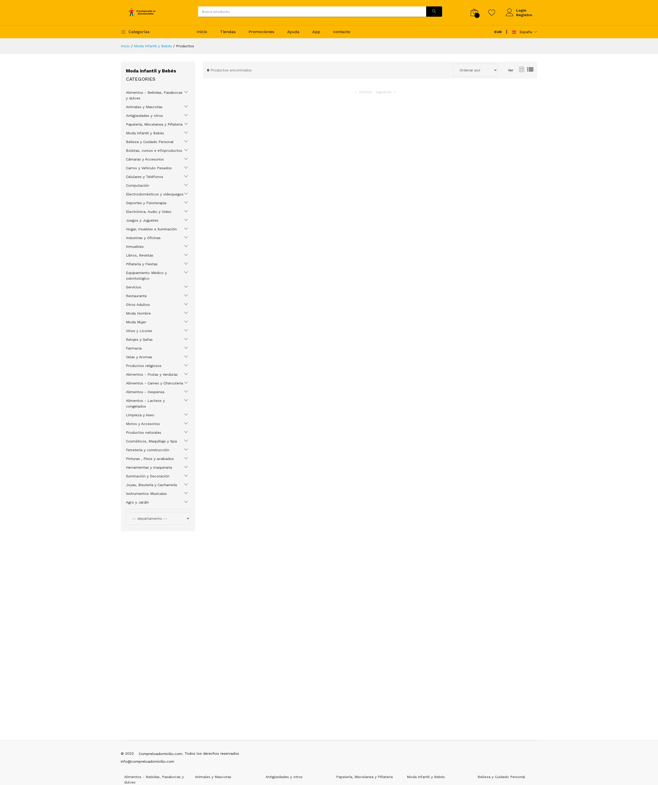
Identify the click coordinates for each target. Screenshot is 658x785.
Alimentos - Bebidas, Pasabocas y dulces (154, 95)
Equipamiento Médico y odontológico (146, 275)
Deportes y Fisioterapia (146, 203)
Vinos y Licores (139, 331)
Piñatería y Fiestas (142, 264)
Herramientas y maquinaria (149, 467)
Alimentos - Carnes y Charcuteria (154, 383)
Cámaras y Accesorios (145, 159)
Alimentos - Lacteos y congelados (145, 403)
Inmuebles (135, 246)
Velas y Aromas (139, 357)
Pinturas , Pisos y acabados (150, 459)
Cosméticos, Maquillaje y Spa (151, 441)
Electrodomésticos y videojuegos (155, 194)
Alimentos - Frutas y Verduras (152, 374)
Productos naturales (143, 432)
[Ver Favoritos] (491, 12)
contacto (341, 31)
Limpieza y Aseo (140, 415)
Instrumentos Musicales (146, 493)
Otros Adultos (138, 304)
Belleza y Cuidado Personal (149, 142)
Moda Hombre (138, 313)
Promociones (261, 31)
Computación (137, 185)
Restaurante (136, 296)
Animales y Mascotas (144, 107)
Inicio (202, 31)
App (316, 31)
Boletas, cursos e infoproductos (154, 150)
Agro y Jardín (137, 502)
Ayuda (293, 31)
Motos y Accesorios (143, 424)
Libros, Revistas (139, 255)
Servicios (133, 287)
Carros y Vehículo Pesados (149, 168)
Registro (524, 15)
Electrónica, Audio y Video (148, 212)
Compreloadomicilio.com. (161, 754)
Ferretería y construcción (147, 450)
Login (521, 10)
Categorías (139, 31)
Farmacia (134, 348)
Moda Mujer (136, 322)
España (525, 32)
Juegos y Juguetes (142, 220)
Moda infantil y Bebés (153, 46)
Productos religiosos (143, 366)
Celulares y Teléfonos (144, 177)
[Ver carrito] (474, 12)
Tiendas (228, 31)
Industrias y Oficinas (143, 238)
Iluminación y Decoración (147, 476)
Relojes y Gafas (139, 339)
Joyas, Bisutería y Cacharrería (151, 485)
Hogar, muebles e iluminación (151, 229)
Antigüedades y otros (144, 116)
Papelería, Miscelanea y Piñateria (154, 124)
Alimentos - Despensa (145, 392)
